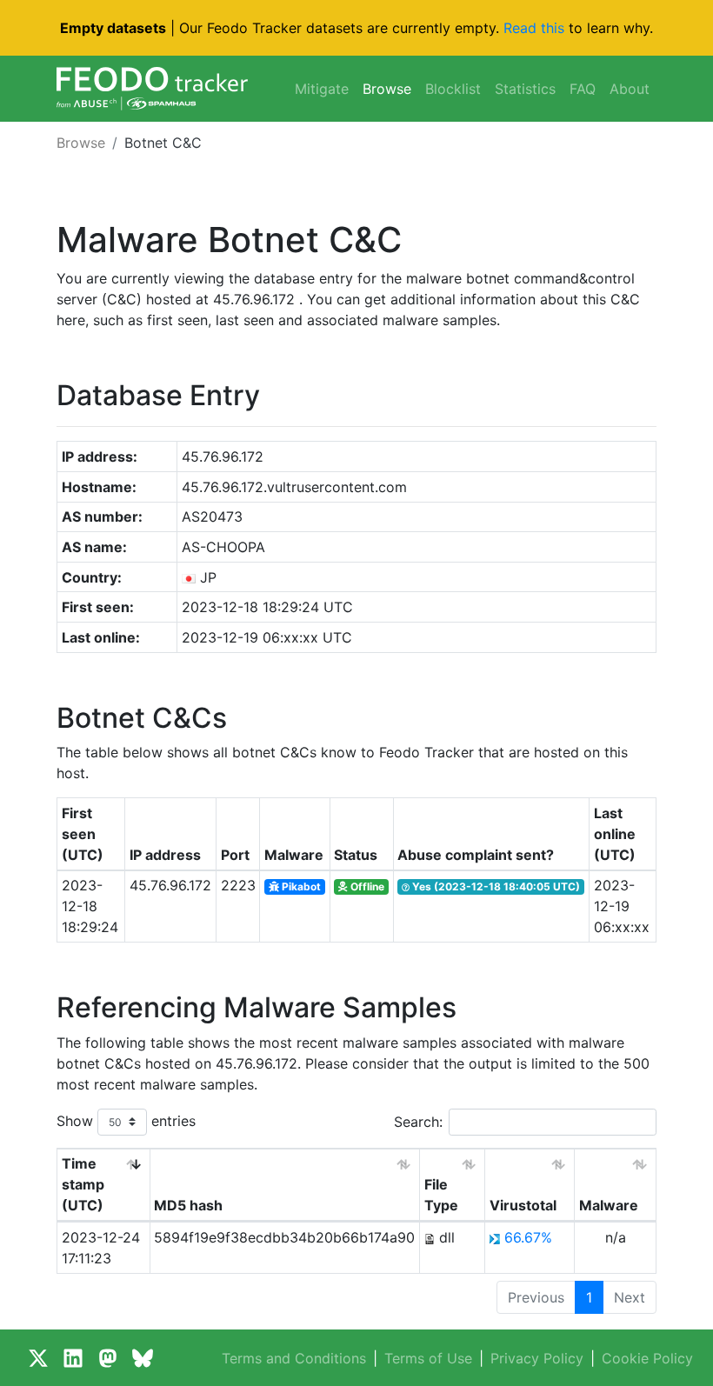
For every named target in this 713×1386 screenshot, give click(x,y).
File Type (441, 1195)
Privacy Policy (536, 1358)
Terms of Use (428, 1358)
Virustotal (523, 1205)
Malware (608, 1205)
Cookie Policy (647, 1358)
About (630, 88)
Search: (418, 1121)
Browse (387, 88)
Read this (533, 28)
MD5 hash (188, 1205)
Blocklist (453, 88)
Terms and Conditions (294, 1358)
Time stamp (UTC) (83, 1184)
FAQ (583, 88)
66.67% (528, 1237)
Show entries (126, 1120)
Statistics (525, 88)
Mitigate (322, 88)
